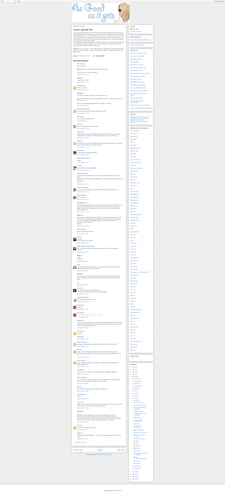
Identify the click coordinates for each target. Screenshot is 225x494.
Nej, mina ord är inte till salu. (138, 53)
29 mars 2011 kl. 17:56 (83, 226)
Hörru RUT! (136, 448)
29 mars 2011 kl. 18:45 (83, 261)
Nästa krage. (136, 461)
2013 (133, 372)
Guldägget (133, 197)
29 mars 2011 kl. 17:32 (83, 138)
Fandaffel (79, 369)
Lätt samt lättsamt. (138, 402)
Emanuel (79, 116)
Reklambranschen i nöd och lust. (139, 117)
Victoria (79, 402)
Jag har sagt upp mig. (139, 405)
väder (131, 350)
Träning (132, 177)
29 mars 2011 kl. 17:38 (83, 191)
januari (136, 468)
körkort (132, 332)
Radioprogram (134, 214)
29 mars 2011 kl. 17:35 (83, 162)
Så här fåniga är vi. (138, 417)
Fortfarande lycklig (82, 109)
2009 (133, 474)
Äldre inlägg (121, 450)
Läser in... (133, 359)
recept (132, 263)
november (137, 381)
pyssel (132, 249)
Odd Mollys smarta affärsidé (138, 85)
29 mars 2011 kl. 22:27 (83, 366)
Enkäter (132, 252)
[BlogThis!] (99, 56)
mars (135, 400)
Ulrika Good (80, 360)
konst (131, 324)
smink (132, 237)
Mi (77, 264)
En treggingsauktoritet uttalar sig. (139, 414)
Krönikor (132, 205)
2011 (133, 376)
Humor (132, 255)
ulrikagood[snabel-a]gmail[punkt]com (140, 39)
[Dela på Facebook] (102, 56)
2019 (133, 367)
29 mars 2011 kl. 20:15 (83, 327)
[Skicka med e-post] (97, 56)
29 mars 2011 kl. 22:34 (83, 374)
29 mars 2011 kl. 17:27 (83, 121)
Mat (131, 188)
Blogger (119, 490)
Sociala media (134, 162)
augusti (136, 388)
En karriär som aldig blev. (137, 56)
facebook (132, 280)
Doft (131, 304)
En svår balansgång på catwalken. (139, 408)
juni (135, 393)
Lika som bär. (137, 450)
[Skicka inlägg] (94, 55)
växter (132, 292)
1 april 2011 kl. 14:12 (82, 439)
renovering (133, 203)
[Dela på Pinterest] (104, 56)
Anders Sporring (81, 187)
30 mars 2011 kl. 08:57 (83, 383)
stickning (132, 266)
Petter (78, 141)
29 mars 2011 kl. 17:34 (83, 147)
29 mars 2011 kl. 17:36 (83, 170)
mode (131, 234)
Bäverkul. (136, 443)
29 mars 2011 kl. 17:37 (83, 184)
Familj (132, 145)
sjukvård (132, 344)
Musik (132, 154)
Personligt (133, 130)
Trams (132, 133)
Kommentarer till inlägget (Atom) (103, 454)
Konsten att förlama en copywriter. (139, 118)
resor (131, 289)
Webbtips (132, 260)
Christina (79, 132)
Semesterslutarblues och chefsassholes (137, 101)
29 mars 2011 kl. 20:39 (83, 346)
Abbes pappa (80, 195)
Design (132, 301)
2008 (133, 476)
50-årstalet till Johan (136, 79)
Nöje (131, 211)
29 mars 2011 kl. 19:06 (83, 284)
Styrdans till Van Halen (136, 98)
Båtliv (131, 295)
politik (131, 223)
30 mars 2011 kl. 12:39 (83, 398)
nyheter (132, 246)
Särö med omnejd (135, 168)
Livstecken (136, 423)
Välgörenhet (133, 318)
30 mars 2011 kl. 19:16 (83, 429)
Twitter (132, 208)
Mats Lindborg (81, 377)
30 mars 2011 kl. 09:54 (83, 391)
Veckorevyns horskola (136, 70)
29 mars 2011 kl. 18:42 (83, 252)
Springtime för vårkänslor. (140, 432)
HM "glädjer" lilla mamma (137, 82)
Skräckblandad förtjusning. (137, 426)
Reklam (132, 136)
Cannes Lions (134, 159)
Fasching (79, 150)
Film (131, 179)
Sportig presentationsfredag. (139, 457)
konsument (133, 327)
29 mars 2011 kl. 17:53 (83, 212)
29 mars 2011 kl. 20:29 (83, 338)
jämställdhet (133, 231)
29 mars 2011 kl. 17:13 (83, 74)
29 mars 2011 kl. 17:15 (83, 105)
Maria (78, 425)
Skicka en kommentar (80, 442)
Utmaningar (133, 257)
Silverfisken (80, 394)
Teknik (132, 315)
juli (135, 390)
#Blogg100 (133, 194)
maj (135, 395)
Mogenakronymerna (136, 59)
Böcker (132, 185)
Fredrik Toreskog (81, 297)
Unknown (79, 331)
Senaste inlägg (78, 450)
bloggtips (132, 200)
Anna (78, 165)
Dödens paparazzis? (139, 430)
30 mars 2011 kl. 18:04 (83, 408)
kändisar (132, 217)
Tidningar (132, 151)
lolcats (132, 286)
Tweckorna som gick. (139, 438)
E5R (78, 386)
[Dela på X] (100, 56)
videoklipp (133, 269)
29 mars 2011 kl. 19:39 (83, 301)
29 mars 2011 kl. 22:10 (83, 357)
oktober (136, 383)
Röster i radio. (137, 463)
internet (132, 226)
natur (131, 335)
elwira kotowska (81, 173)
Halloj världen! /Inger (83, 158)
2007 (133, 479)
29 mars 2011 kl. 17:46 (83, 199)
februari (136, 466)
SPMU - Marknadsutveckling (84, 246)
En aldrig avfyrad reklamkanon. (138, 420)
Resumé (80, 48)
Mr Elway (79, 305)
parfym (132, 338)
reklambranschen (135, 341)
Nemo (78, 124)
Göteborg (133, 171)
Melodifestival (134, 312)
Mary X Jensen (81, 342)
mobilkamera (133, 220)
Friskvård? (136, 441)
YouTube (132, 191)
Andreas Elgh (80, 229)
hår (131, 240)
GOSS (90, 32)
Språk (132, 165)
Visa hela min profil (135, 31)
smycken (132, 347)
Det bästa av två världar (137, 64)
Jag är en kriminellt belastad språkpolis (141, 108)
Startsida (100, 450)
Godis (132, 306)
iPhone (132, 243)
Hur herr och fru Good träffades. (139, 90)
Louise (79, 288)
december (137, 379)
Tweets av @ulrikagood (136, 45)
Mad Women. (137, 446)
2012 (133, 374)
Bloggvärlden (134, 148)
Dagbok (132, 298)
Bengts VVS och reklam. (137, 119)
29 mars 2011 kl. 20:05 (83, 309)
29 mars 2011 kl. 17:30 (83, 128)
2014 (133, 369)
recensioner (133, 182)
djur (131, 321)
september (137, 386)
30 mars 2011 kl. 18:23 (83, 422)
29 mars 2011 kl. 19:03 (83, 270)
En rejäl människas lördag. (137, 76)
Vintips (132, 278)
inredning (132, 283)
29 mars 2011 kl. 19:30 (83, 294)
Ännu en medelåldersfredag (138, 88)
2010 (133, 471)
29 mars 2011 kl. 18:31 (83, 233)
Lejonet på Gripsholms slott (137, 67)
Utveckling (133, 275)
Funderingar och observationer (138, 272)
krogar (132, 330)
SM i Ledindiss (134, 62)
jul (130, 229)
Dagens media (88, 48)
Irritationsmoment (135, 309)
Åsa (78, 237)
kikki (78, 349)
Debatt (132, 139)
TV (131, 142)
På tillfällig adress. (138, 411)
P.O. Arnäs (80, 63)
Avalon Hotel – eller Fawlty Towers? (140, 105)
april (135, 398)
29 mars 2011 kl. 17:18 (83, 113)
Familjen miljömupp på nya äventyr (140, 73)
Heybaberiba (80, 85)
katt (131, 174)
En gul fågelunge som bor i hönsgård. (140, 453)
